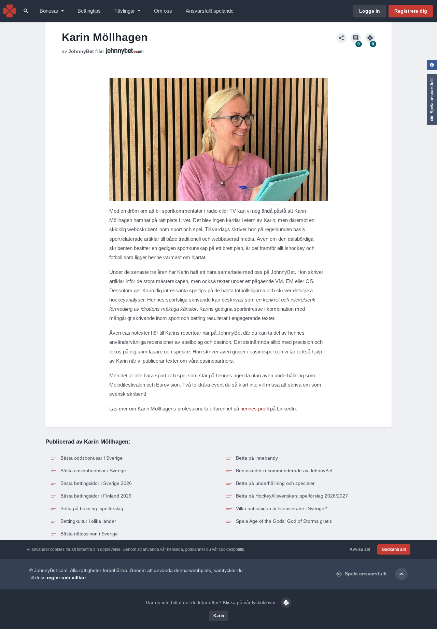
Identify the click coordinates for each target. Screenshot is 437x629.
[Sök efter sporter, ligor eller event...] (26, 11)
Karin (218, 615)
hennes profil (254, 408)
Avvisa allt (360, 549)
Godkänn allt (394, 549)
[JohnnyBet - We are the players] (9, 11)
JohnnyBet (81, 51)
